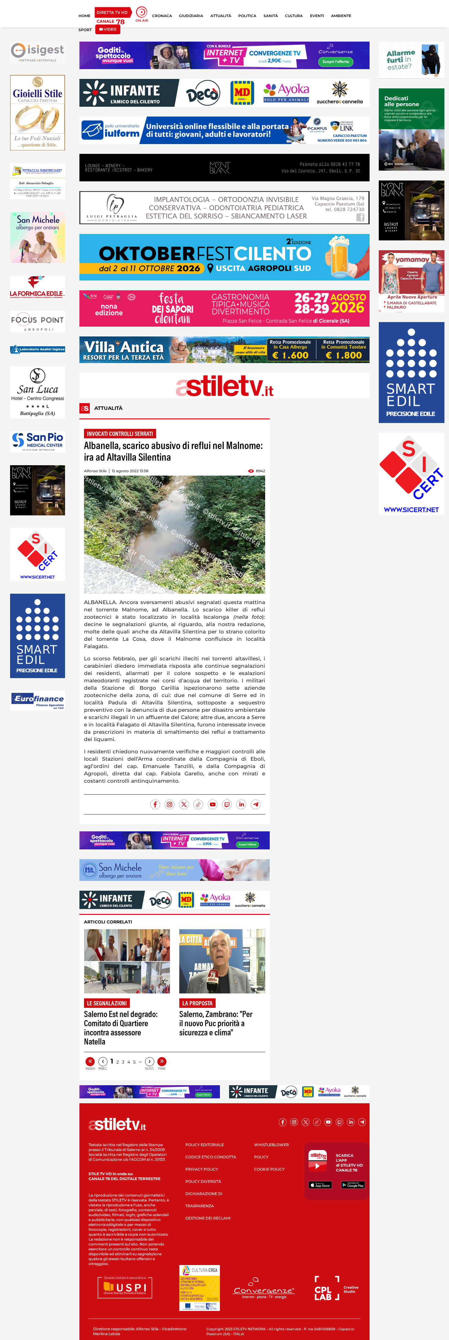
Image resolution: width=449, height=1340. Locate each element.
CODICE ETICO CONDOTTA (210, 1157)
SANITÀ (271, 15)
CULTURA (294, 15)
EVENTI (317, 15)
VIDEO (109, 29)
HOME (84, 15)
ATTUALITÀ (220, 15)
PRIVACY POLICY (201, 1169)
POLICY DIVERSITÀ (203, 1181)
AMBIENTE (341, 15)
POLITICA (247, 15)
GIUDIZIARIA (191, 15)
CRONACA (162, 15)
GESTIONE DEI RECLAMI (208, 1218)
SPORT (85, 30)
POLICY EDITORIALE (204, 1144)
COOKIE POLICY (269, 1169)
